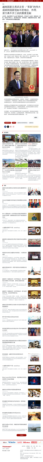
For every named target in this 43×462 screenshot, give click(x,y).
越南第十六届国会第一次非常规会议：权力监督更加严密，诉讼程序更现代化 (14, 292)
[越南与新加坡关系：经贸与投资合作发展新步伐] (34, 271)
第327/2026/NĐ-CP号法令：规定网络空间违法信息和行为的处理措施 (14, 378)
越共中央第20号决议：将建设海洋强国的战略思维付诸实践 (14, 425)
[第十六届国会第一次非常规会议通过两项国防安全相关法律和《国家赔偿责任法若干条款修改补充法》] (34, 217)
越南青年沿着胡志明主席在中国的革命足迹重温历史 (14, 240)
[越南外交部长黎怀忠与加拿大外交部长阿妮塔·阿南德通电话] (34, 308)
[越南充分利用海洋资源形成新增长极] (34, 393)
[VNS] (6, 442)
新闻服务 (28, 447)
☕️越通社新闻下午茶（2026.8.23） (11, 227)
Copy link (13, 127)
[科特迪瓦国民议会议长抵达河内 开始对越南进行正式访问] (34, 332)
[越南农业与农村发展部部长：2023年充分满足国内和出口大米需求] (8, 163)
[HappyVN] (36, 442)
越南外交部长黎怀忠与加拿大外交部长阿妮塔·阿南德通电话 (14, 305)
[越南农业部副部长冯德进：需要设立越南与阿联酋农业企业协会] (8, 138)
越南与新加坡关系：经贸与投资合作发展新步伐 (14, 267)
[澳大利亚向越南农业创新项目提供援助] (21, 163)
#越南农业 (31, 122)
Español (31, 0)
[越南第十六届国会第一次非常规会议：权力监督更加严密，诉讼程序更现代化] (34, 294)
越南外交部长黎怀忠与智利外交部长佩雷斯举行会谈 (14, 188)
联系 (35, 447)
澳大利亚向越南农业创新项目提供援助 (21, 169)
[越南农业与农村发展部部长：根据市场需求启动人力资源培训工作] (21, 138)
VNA (40, 446)
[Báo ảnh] (28, 442)
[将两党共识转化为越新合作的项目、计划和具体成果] (34, 256)
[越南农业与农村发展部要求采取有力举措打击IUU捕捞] (34, 163)
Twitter (8, 127)
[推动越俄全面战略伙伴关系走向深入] (34, 416)
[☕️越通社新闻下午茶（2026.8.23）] (34, 231)
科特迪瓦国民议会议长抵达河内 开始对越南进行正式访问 (14, 329)
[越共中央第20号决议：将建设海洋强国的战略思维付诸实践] (34, 428)
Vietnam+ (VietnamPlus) (11, 1)
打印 (11, 127)
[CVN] (14, 442)
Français (28, 0)
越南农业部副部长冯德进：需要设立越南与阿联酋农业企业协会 (8, 145)
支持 (34, 446)
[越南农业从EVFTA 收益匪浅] (34, 138)
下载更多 (21, 435)
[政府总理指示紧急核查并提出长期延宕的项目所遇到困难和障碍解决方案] (34, 344)
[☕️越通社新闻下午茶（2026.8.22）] (34, 369)
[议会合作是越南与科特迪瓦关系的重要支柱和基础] (34, 203)
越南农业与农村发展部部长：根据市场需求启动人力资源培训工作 (21, 145)
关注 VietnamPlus (28, 126)
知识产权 (23, 446)
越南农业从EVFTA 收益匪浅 (33, 144)
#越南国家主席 (7, 122)
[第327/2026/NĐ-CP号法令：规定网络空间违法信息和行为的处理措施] (34, 381)
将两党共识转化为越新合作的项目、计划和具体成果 (14, 253)
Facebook (5, 127)
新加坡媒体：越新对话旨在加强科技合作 (12, 354)
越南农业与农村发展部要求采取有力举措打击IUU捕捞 (34, 170)
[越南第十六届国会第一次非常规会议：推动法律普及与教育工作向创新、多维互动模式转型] (34, 282)
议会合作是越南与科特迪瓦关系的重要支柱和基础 (14, 201)
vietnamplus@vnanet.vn (28, 455)
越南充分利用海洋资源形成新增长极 (11, 389)
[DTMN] (21, 442)
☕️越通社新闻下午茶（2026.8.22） (11, 365)
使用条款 (28, 446)
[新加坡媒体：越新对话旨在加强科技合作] (34, 357)
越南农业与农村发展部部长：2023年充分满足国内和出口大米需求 (8, 170)
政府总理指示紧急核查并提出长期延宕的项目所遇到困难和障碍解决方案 (14, 341)
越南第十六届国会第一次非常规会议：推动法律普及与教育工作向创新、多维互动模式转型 (14, 279)
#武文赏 (13, 122)
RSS (31, 446)
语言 (37, 446)
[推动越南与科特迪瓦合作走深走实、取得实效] (34, 404)
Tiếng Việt (20, 0)
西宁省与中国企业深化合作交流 (10, 317)
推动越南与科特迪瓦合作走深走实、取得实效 (13, 401)
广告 (32, 447)
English (24, 0)
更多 (5, 185)
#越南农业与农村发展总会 (22, 122)
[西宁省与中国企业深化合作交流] (34, 320)
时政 (3, 4)
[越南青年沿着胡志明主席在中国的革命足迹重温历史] (34, 242)
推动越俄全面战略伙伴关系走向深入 (11, 412)
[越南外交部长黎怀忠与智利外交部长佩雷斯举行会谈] (34, 191)
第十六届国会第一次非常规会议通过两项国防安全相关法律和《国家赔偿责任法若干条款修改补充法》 (14, 215)
